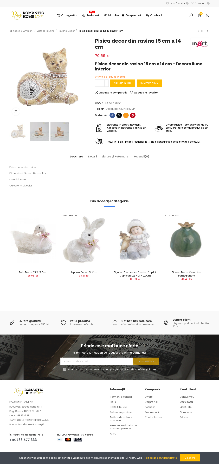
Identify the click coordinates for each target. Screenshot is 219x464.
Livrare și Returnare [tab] (115, 156)
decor (109, 109)
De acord (190, 457)
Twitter (119, 115)
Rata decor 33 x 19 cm (32, 272)
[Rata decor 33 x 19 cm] (32, 239)
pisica (127, 109)
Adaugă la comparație (113, 92)
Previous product (198, 31)
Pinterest (133, 115)
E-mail (126, 115)
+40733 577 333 (23, 439)
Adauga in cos (122, 83)
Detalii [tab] (92, 156)
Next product (207, 31)
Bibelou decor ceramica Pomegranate (186, 274)
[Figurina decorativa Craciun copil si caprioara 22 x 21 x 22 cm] (135, 239)
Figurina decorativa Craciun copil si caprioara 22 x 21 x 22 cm (135, 274)
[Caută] (191, 15)
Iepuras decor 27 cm (83, 272)
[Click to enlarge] (16, 111)
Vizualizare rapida (47, 230)
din (133, 109)
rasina (118, 109)
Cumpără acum (149, 83)
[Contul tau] (207, 15)
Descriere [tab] (76, 156)
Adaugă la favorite (146, 92)
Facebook (112, 115)
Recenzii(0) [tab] (141, 156)
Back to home (202, 31)
